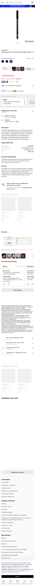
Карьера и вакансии (7, 496)
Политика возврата (7, 522)
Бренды (3, 538)
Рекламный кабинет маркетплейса (12, 552)
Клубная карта (6, 488)
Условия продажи (6, 512)
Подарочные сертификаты (9, 491)
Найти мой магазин (7, 494)
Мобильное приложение (9, 541)
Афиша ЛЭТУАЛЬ (6, 531)
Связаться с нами (6, 525)
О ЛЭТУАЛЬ (5, 482)
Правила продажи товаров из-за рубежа (14, 515)
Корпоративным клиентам (9, 555)
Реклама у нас (5, 558)
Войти (18, 79)
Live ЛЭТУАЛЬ (5, 528)
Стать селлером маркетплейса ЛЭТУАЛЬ (14, 549)
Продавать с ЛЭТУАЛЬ (8, 485)
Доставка (4, 509)
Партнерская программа (9, 546)
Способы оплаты (6, 506)
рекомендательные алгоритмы (19, 567)
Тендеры (4, 543)
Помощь (3, 503)
